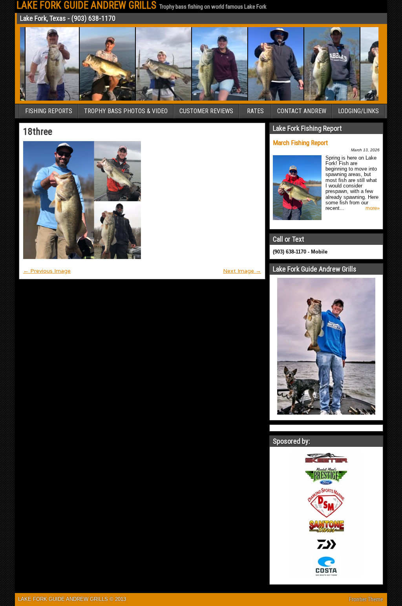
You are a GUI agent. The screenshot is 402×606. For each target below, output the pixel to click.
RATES (255, 111)
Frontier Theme (366, 599)
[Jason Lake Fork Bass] (323, 99)
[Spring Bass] (267, 99)
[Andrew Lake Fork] (99, 99)
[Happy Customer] (211, 99)
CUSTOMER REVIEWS (206, 111)
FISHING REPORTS (48, 111)
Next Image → (242, 270)
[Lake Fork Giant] (43, 99)
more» (372, 208)
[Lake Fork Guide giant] (155, 99)
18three (37, 131)
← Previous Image (47, 270)
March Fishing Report (300, 143)
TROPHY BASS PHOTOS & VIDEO (126, 111)
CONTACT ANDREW (301, 111)
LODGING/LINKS (358, 111)
